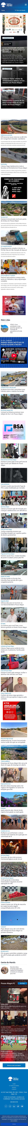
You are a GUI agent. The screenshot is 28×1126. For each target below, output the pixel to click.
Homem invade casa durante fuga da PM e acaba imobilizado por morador (13, 487)
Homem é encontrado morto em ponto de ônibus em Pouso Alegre (13, 220)
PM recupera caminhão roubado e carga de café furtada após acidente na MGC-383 (14, 955)
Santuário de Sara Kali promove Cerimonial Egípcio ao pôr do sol (11, 858)
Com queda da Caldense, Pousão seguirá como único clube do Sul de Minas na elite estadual (12, 1055)
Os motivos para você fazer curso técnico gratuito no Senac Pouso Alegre (14, 626)
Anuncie (14, 1087)
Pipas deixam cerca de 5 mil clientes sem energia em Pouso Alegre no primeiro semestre (12, 930)
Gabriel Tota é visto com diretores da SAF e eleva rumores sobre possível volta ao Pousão (13, 1030)
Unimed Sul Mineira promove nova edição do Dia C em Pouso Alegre (12, 413)
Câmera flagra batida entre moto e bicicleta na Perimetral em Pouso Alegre (14, 167)
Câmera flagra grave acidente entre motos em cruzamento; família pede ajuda (12, 650)
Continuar (14, 1124)
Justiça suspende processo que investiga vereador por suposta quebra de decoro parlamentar (13, 533)
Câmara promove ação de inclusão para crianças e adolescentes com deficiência (14, 509)
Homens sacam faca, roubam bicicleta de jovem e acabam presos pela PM (13, 556)
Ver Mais (22, 983)
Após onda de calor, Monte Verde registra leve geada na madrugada (12, 811)
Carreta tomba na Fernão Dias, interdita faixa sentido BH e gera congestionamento (11, 580)
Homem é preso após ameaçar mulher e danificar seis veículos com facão (14, 673)
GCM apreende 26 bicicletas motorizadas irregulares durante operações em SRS (11, 881)
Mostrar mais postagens (14, 1065)
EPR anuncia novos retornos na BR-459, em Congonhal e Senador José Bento (14, 138)
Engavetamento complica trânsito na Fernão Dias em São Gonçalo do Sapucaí (14, 249)
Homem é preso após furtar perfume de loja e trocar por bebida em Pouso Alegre (14, 463)
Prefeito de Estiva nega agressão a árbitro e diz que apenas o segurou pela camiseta (14, 697)
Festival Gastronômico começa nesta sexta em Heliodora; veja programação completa (13, 279)
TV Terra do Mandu (14, 1085)
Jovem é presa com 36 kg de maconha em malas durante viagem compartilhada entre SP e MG (13, 906)
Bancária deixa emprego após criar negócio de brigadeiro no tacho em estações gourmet (12, 787)
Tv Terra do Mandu (20, 10)
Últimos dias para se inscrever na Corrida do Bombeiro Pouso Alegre (12, 603)
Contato (14, 1089)
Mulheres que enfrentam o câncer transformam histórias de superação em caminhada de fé (14, 834)
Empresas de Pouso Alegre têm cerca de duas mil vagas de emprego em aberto (14, 764)
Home (3, 10)
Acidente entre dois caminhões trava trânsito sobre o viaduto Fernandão (13, 390)
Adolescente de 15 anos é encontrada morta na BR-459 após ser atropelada (13, 741)
